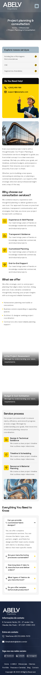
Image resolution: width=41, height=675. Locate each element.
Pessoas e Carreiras (18, 667)
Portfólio (5, 667)
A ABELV (13, 664)
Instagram (33, 656)
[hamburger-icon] (37, 6)
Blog (29, 667)
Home (6, 664)
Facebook (10, 656)
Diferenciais (22, 664)
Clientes (32, 664)
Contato (35, 667)
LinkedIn (21, 656)
